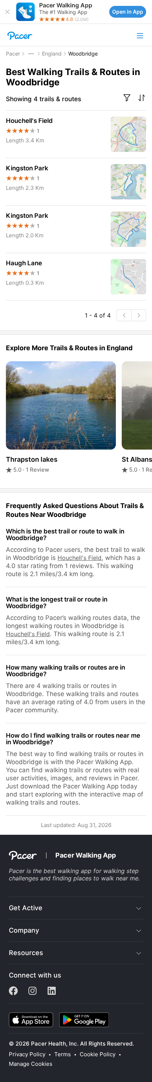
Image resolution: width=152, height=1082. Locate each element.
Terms (62, 1054)
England (52, 53)
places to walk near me (105, 878)
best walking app (67, 871)
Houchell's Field (79, 557)
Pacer (13, 53)
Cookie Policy (97, 1054)
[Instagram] (32, 993)
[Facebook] (13, 993)
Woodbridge (83, 53)
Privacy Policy (27, 1054)
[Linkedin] (51, 993)
